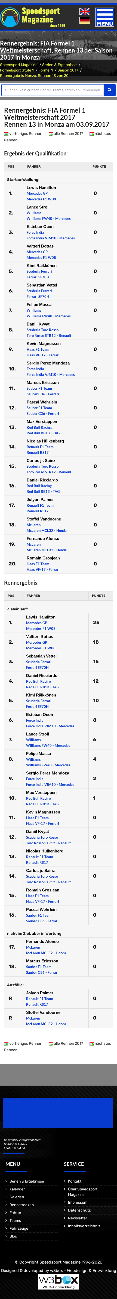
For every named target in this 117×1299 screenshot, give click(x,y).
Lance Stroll (38, 207)
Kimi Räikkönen (42, 265)
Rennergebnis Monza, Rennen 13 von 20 (34, 75)
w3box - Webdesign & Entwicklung (83, 1270)
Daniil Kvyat (38, 324)
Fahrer (15, 1212)
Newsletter (77, 1218)
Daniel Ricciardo (42, 480)
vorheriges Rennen (25, 133)
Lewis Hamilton (41, 187)
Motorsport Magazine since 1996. (33, 1116)
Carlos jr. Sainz (41, 460)
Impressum (77, 1202)
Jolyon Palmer (40, 499)
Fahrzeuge (19, 1228)
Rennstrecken (22, 1205)
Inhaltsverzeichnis (84, 1226)
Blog (13, 1236)
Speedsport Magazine (19, 65)
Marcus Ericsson (43, 382)
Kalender (17, 1189)
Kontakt (74, 1181)
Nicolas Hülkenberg (45, 441)
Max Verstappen (42, 421)
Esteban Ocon (40, 226)
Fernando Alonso (43, 538)
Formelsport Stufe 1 (17, 70)
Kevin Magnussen (44, 343)
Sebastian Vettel (42, 285)
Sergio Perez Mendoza (48, 363)
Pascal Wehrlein (42, 402)
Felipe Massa (39, 304)
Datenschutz (79, 1210)
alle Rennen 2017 (68, 133)
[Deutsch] (85, 20)
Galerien (17, 1197)
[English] (85, 11)
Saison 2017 (67, 70)
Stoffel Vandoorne (44, 519)
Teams (15, 1220)
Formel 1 (45, 70)
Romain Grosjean (43, 558)
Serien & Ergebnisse (59, 65)
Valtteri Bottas (40, 246)
